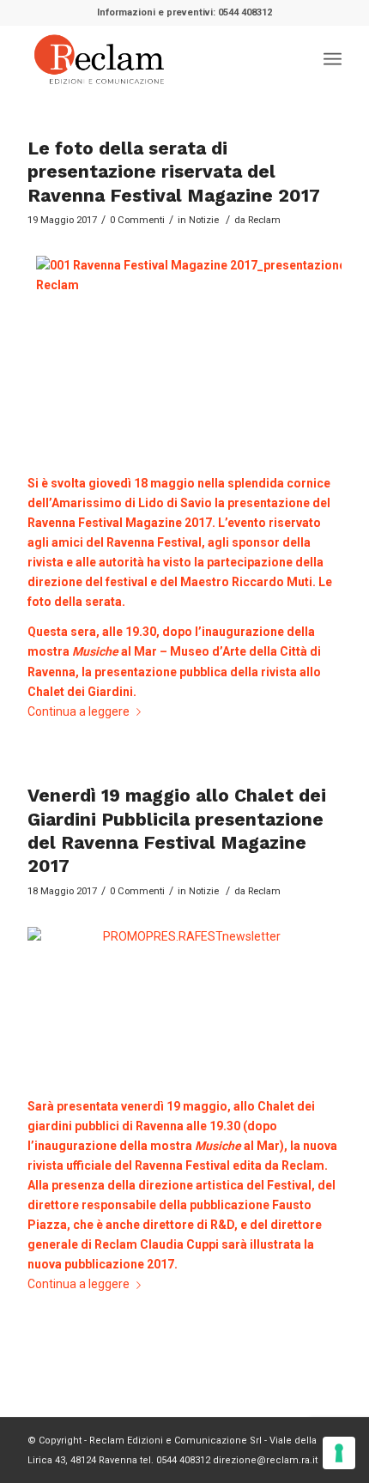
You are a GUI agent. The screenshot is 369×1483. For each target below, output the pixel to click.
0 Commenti (137, 220)
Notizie (204, 220)
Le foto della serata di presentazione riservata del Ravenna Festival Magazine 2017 (173, 171)
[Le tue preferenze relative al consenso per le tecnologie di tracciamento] (339, 1453)
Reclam (264, 220)
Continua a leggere (78, 711)
